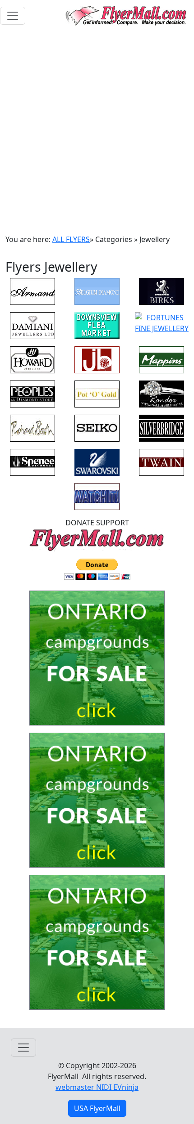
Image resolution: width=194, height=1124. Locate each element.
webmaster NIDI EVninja (97, 1087)
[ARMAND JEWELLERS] (32, 291)
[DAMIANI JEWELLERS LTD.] (32, 325)
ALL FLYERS (71, 239)
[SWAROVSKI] (97, 461)
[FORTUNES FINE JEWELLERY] (162, 322)
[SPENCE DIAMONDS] (32, 461)
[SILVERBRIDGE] (161, 427)
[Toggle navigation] (12, 16)
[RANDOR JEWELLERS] (161, 393)
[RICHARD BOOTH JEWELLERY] (32, 427)
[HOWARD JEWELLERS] (32, 359)
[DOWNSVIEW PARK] (97, 325)
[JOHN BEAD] (97, 359)
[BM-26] (97, 661)
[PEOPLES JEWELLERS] (32, 393)
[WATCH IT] (97, 496)
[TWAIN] (161, 461)
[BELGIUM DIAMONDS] (97, 291)
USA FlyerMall (97, 1108)
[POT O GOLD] (97, 393)
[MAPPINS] (161, 359)
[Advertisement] (97, 132)
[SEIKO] (97, 427)
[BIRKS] (161, 291)
